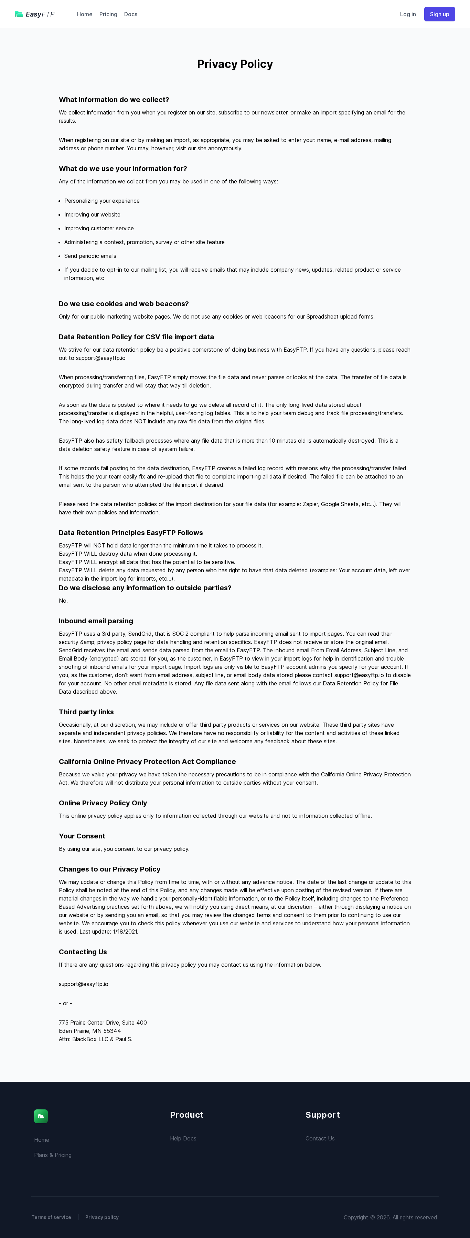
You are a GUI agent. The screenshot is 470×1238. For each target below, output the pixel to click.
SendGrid (140, 633)
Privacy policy (102, 1217)
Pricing (108, 14)
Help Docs (183, 1138)
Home (85, 14)
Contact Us (320, 1138)
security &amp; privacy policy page (102, 641)
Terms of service (51, 1217)
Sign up (439, 14)
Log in (408, 14)
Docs (130, 14)
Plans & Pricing (53, 1154)
